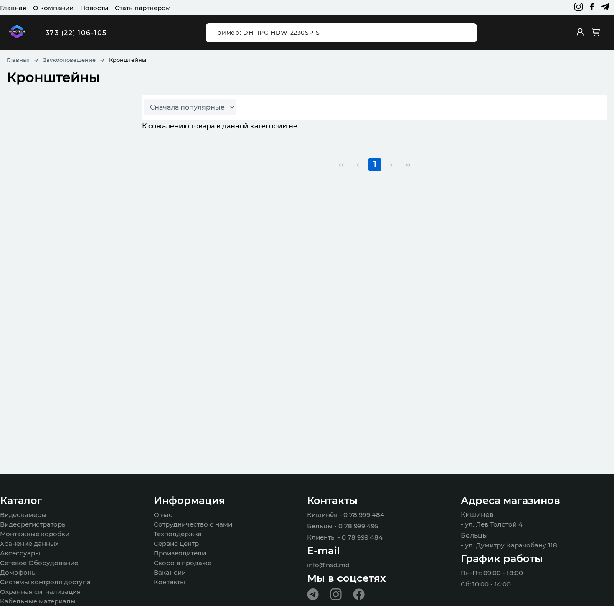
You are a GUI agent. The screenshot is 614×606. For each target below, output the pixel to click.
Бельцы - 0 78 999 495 (342, 526)
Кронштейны (127, 60)
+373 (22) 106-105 (74, 33)
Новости (94, 8)
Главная (13, 8)
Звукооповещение (69, 60)
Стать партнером (143, 8)
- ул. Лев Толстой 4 (492, 524)
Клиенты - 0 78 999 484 (345, 537)
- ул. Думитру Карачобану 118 (509, 545)
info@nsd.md (328, 565)
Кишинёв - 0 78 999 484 (345, 515)
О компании (53, 8)
